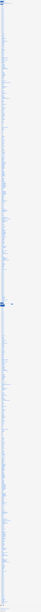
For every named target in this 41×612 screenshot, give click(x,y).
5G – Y (3, 32)
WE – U (3, 292)
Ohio (2, 195)
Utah (2, 262)
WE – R (3, 290)
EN (2, 393)
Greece (3, 111)
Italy (2, 135)
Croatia (3, 76)
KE (2, 141)
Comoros (3, 73)
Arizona (3, 42)
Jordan (3, 138)
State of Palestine (4, 236)
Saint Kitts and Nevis (4, 217)
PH (2, 203)
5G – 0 (3, 7)
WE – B (3, 580)
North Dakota (3, 493)
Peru (2, 202)
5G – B (3, 15)
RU (2, 214)
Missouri (3, 168)
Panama (3, 501)
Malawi (3, 158)
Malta (2, 161)
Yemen (3, 299)
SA (2, 216)
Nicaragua (3, 187)
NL (2, 189)
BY (2, 63)
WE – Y (3, 295)
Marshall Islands (4, 162)
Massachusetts (4, 163)
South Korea (3, 535)
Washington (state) (4, 269)
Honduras (3, 118)
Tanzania (3, 242)
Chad (2, 69)
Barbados (3, 50)
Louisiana (3, 153)
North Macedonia (4, 193)
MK (2, 169)
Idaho (2, 123)
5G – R (3, 27)
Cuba (2, 77)
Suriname (3, 238)
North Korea (3, 192)
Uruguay (3, 260)
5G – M (3, 23)
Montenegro (3, 173)
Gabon (3, 406)
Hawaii (3, 117)
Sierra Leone (3, 226)
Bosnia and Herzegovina (5, 57)
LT (2, 154)
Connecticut (3, 74)
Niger (2, 188)
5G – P (3, 327)
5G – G (3, 19)
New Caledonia (4, 183)
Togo (2, 248)
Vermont (3, 265)
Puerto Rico (3, 208)
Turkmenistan (3, 252)
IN (2, 126)
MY (2, 177)
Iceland (3, 122)
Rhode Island (3, 211)
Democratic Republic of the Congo (6, 82)
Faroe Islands (3, 97)
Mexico (3, 165)
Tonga (3, 249)
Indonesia (3, 129)
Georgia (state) (4, 107)
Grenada (3, 112)
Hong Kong (3, 119)
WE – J (3, 284)
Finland (3, 100)
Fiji (2, 401)
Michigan (3, 166)
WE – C (3, 279)
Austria (3, 46)
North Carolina (4, 191)
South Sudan (3, 234)
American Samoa (4, 38)
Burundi (3, 364)
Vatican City (3, 264)
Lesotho (3, 451)
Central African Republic (5, 68)
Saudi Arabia (3, 221)
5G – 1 (3, 8)
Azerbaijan (3, 47)
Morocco (3, 175)
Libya (2, 151)
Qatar (2, 209)
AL (2, 34)
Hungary (3, 121)
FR (2, 102)
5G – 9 (3, 14)
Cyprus (3, 78)
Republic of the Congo (5, 210)
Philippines (3, 204)
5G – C (3, 16)
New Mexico (3, 185)
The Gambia (3, 247)
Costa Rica (3, 377)
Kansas (3, 139)
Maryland (3, 464)
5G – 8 (3, 13)
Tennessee (3, 243)
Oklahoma (3, 196)
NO (2, 190)
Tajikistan (3, 543)
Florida (3, 101)
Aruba (3, 44)
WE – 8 (3, 276)
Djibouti (3, 84)
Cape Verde (3, 67)
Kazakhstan (3, 140)
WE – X (3, 294)
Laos (2, 147)
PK (2, 506)
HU (2, 422)
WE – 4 (3, 273)
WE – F (3, 281)
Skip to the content (2, 0)
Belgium (3, 52)
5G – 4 (3, 10)
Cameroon (3, 65)
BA (2, 48)
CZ (2, 79)
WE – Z (3, 296)
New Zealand (3, 186)
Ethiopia (3, 398)
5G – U (3, 29)
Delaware (3, 81)
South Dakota (3, 233)
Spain (2, 235)
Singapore (3, 227)
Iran (2, 131)
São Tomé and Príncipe (5, 522)
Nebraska (3, 180)
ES (2, 94)
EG (2, 89)
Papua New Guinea (4, 200)
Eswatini (3, 96)
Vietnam (3, 266)
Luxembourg (3, 456)
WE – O (3, 288)
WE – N (3, 287)
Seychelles (3, 225)
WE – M (3, 588)
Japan (2, 137)
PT (2, 509)
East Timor (3, 87)
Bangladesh (3, 49)
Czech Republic (4, 80)
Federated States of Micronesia (6, 98)
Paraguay (3, 201)
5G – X (3, 31)
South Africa (3, 231)
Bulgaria (3, 61)
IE (2, 124)
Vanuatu (3, 263)
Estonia (3, 95)
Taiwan (3, 241)
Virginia (3, 267)
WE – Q (3, 289)
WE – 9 (3, 277)
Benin (2, 54)
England (3, 92)
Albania (3, 36)
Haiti (2, 116)
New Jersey (3, 184)
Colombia (3, 72)
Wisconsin (3, 297)
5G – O (3, 25)
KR (2, 144)
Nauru (3, 179)
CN (2, 71)
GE (2, 106)
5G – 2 (3, 9)
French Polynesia (4, 104)
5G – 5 (3, 11)
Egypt (2, 90)
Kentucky (3, 443)
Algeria (3, 37)
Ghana (3, 109)
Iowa (2, 130)
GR (2, 110)
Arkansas (3, 43)
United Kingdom (4, 258)
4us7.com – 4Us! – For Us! (5, 608)
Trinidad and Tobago (4, 250)
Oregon (3, 197)
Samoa (3, 219)
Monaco (3, 171)
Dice (2, 385)
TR (2, 551)
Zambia (3, 300)
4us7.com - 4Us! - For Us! (3, 2)
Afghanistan (3, 335)
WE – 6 (3, 275)
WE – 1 (3, 271)
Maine (3, 157)
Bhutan (3, 56)
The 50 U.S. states (4, 246)
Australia (3, 45)
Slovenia (3, 229)
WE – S (3, 291)
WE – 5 (3, 274)
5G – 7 (3, 314)
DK (2, 85)
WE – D (3, 280)
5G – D (3, 17)
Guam (2, 414)
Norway (3, 194)
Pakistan (3, 198)
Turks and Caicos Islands (5, 253)
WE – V (3, 293)
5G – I (3, 20)
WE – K (3, 285)
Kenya (3, 142)
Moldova (3, 472)
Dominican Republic (4, 86)
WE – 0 (3, 572)
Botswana (3, 58)
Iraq (2, 132)
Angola (3, 39)
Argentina (3, 343)
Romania (3, 514)
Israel (2, 435)
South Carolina (4, 232)
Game (2, 105)
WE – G (3, 282)
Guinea (3, 114)
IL (2, 125)
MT (2, 176)
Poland (3, 206)
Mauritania (3, 164)
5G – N (3, 24)
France (3, 103)
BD (2, 51)
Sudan (3, 237)
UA (2, 255)
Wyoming (3, 298)
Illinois (3, 427)
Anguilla (3, 40)
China (2, 372)
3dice (2, 5)
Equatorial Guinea (4, 93)
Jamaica (3, 136)
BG (2, 55)
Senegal (3, 223)
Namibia (3, 480)
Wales (2, 268)
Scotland (3, 222)
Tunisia (3, 251)
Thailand (3, 245)
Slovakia (3, 530)
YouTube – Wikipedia (4, 601)
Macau (3, 156)
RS (2, 213)
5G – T (3, 28)
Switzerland (3, 239)
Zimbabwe (3, 301)
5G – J (3, 21)
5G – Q (3, 26)
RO (2, 212)
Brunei (3, 60)
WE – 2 (3, 272)
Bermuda (3, 356)
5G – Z (3, 33)
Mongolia (3, 172)
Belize (3, 53)
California (3, 64)
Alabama (3, 35)
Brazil (2, 59)
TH (2, 244)
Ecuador (3, 88)
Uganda (3, 256)
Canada (3, 66)
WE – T (3, 593)
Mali (2, 160)
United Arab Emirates (4, 559)
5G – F (3, 18)
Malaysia (3, 159)
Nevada (3, 182)
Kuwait (3, 145)
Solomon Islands (4, 230)
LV (2, 155)
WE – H (3, 283)
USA (2, 261)
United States (3, 259)
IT (2, 134)
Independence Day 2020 (5, 127)
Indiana (3, 128)
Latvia (3, 148)
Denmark (3, 83)
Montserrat (3, 174)
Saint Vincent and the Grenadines (6, 218)
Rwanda (3, 215)
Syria (2, 240)
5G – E (3, 319)
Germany (3, 108)
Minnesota (3, 167)
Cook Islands (3, 75)
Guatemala (3, 113)
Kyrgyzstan (3, 146)
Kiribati (3, 143)
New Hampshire (4, 485)
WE (2, 270)
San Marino (3, 220)
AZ (2, 348)
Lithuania (3, 152)
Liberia (3, 150)
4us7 (2, 6)
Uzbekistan (3, 564)
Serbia (3, 224)
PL (2, 205)
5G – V (3, 30)
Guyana (3, 115)
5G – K (3, 22)
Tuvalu (3, 254)
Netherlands (3, 181)
